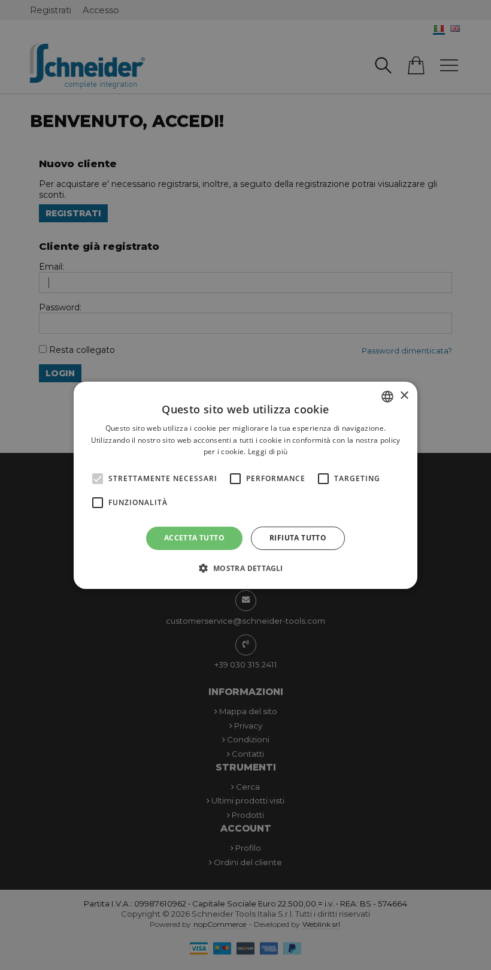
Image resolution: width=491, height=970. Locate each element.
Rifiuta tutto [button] (297, 538)
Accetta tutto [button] (194, 538)
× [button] (403, 395)
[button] (245, 568)
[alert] (245, 485)
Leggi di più (268, 451)
